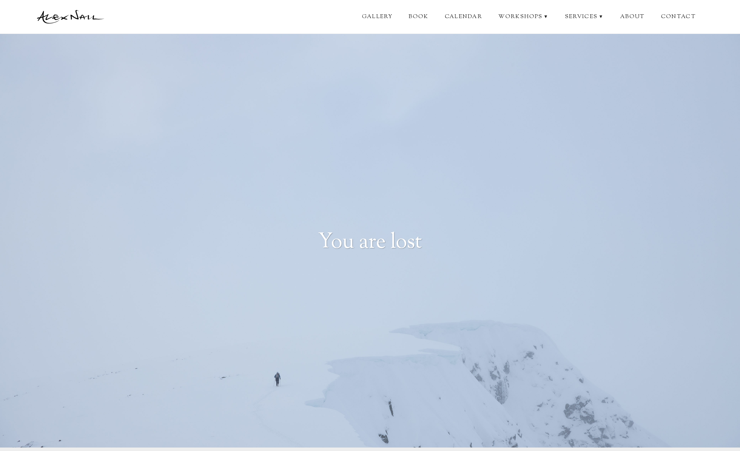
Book (418, 17)
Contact (678, 17)
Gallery (377, 17)
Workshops (523, 17)
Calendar (463, 17)
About (632, 17)
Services (584, 17)
